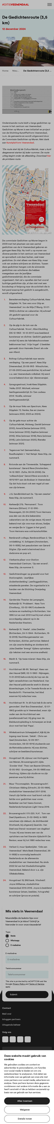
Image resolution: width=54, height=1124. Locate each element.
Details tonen (25, 1119)
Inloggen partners (11, 1019)
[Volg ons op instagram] (13, 1039)
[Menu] (49, 4)
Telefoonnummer (13, 968)
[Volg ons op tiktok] (28, 1039)
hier (49, 156)
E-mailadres (11, 953)
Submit (13, 994)
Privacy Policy (19, 984)
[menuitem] (5, 70)
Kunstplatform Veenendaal (20, 143)
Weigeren (25, 1110)
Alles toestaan (24, 1101)
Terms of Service (36, 984)
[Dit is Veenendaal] (15, 5)
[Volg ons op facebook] (5, 1039)
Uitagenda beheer (11, 1025)
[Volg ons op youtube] (20, 1039)
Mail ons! (6, 1014)
